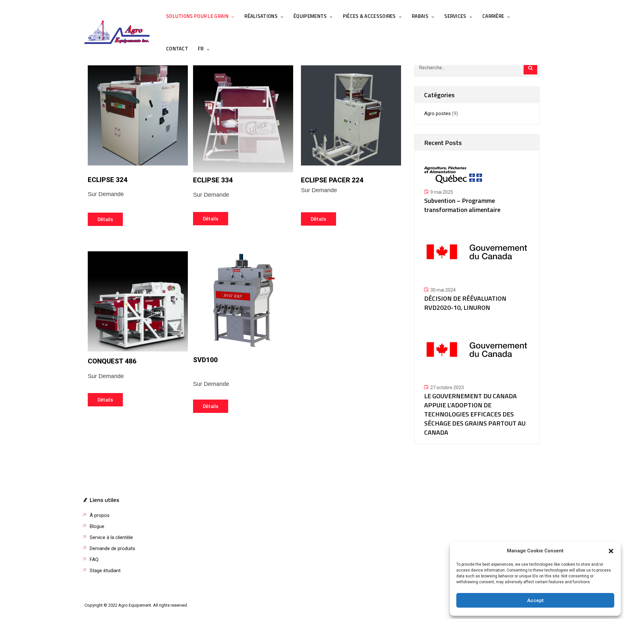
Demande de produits (112, 548)
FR (201, 48)
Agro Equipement (134, 605)
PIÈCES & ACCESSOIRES (369, 16)
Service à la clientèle (111, 537)
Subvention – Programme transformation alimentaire (462, 205)
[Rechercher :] (477, 68)
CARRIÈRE (493, 16)
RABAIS (420, 16)
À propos (100, 515)
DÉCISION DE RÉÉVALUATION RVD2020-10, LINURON (465, 302)
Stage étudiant (105, 570)
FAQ (94, 559)
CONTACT (177, 48)
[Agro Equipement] (117, 32)
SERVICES (455, 16)
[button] (611, 551)
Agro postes (437, 113)
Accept (535, 600)
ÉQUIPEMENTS (310, 16)
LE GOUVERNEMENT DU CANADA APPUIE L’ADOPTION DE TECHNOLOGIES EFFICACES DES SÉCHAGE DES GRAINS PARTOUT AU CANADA (475, 414)
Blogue (97, 526)
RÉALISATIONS (261, 16)
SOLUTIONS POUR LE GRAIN (197, 16)
